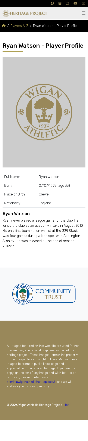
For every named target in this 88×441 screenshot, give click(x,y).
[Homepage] (4, 26)
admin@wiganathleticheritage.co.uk (31, 382)
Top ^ (68, 405)
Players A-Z (19, 26)
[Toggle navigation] (83, 13)
